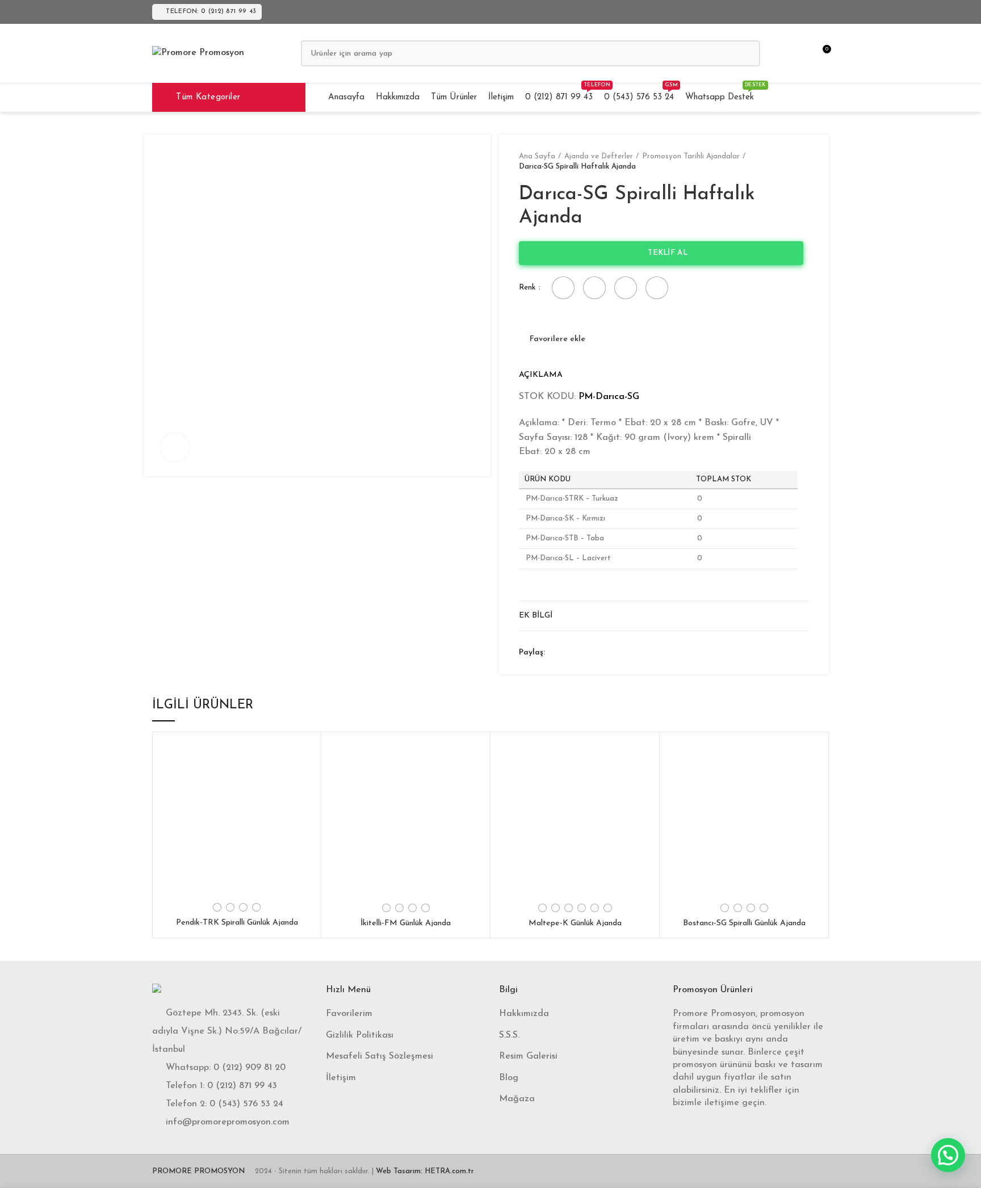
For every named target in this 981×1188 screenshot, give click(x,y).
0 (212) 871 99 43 (242, 1085)
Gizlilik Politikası (359, 1035)
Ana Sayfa (537, 156)
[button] (948, 1155)
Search (745, 53)
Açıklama (541, 375)
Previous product (780, 161)
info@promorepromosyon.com (228, 1122)
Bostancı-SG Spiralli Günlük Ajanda (744, 923)
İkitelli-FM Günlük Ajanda (405, 923)
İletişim (341, 1077)
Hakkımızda (524, 1013)
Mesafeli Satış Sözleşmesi (379, 1056)
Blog (508, 1077)
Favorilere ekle (557, 339)
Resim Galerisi (528, 1056)
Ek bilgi (535, 615)
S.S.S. (509, 1035)
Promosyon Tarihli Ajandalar (691, 156)
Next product (803, 161)
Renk (528, 287)
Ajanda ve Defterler (598, 156)
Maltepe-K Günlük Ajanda (575, 923)
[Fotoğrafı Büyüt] (175, 447)
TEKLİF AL (663, 253)
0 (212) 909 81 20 (249, 1067)
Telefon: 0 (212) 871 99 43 (211, 12)
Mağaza (517, 1098)
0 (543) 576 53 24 (246, 1104)
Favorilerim (349, 1013)
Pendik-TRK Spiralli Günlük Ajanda (237, 922)
